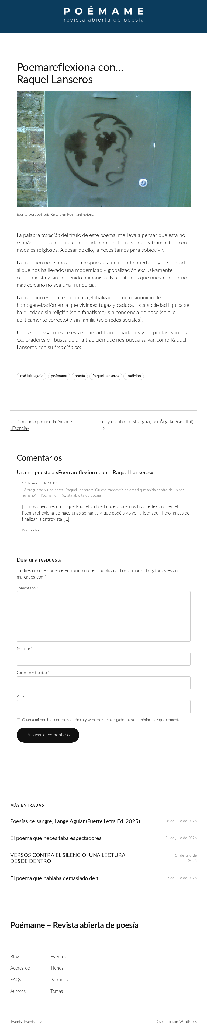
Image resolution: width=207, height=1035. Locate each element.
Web (20, 696)
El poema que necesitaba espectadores (55, 838)
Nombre (25, 649)
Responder (30, 530)
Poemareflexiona (80, 215)
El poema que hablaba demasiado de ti (54, 878)
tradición (133, 376)
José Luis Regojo (48, 215)
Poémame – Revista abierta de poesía (74, 925)
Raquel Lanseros (105, 376)
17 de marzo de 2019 (39, 483)
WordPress (188, 1022)
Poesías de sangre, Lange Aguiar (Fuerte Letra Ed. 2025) (75, 821)
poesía (80, 376)
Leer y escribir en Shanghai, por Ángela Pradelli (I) (145, 422)
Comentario (27, 588)
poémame (59, 376)
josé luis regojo (31, 376)
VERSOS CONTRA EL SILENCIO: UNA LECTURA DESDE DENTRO (67, 858)
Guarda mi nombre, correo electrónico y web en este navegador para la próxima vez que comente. (101, 720)
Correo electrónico (33, 673)
